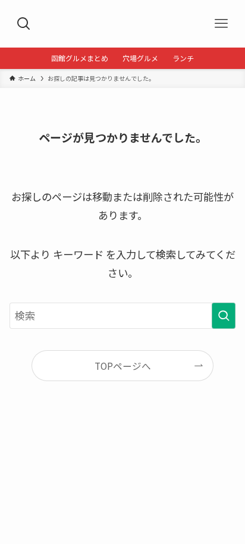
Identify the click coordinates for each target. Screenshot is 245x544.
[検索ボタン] (24, 24)
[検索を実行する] (223, 316)
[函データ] (122, 24)
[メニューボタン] (221, 24)
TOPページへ (123, 365)
